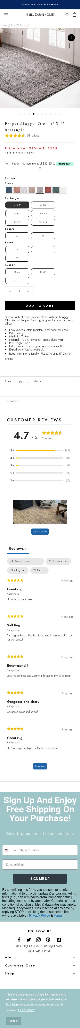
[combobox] (9, 850)
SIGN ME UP (40, 878)
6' (17, 235)
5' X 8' (43, 205)
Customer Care (20, 965)
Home (3, 25)
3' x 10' (17, 280)
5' (17, 249)
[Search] (67, 14)
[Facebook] (19, 939)
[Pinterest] (48, 939)
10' (17, 258)
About (11, 957)
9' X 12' (17, 222)
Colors (9, 183)
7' (43, 249)
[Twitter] (28, 939)
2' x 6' (17, 271)
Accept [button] (13, 1020)
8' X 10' (43, 213)
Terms (58, 915)
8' (43, 235)
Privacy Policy (40, 915)
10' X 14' (43, 222)
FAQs (63, 353)
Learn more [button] (26, 1010)
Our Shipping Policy (23, 381)
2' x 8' (43, 271)
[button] (9, 190)
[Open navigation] (6, 14)
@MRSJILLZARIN (54, 946)
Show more (40, 766)
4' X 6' (17, 205)
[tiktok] (59, 940)
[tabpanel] (40, 666)
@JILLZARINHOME (40, 951)
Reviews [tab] (18, 548)
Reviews (12, 401)
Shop (10, 973)
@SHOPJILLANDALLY (29, 946)
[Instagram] (38, 939)
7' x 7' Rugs (18, 25)
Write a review (40, 531)
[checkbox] (39, 570)
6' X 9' (17, 213)
